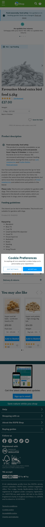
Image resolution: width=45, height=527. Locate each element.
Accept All (32, 269)
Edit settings (12, 269)
